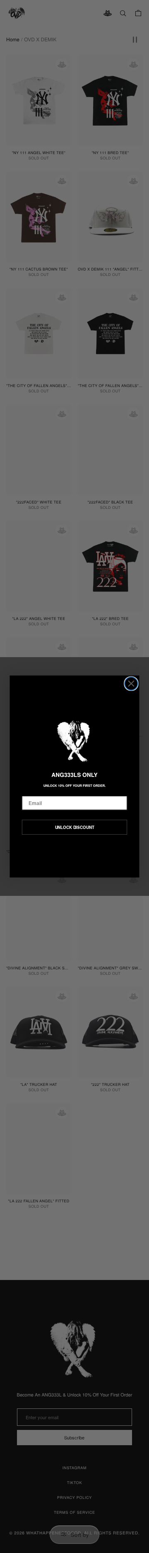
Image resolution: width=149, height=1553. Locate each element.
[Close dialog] (131, 683)
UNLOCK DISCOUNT (74, 827)
